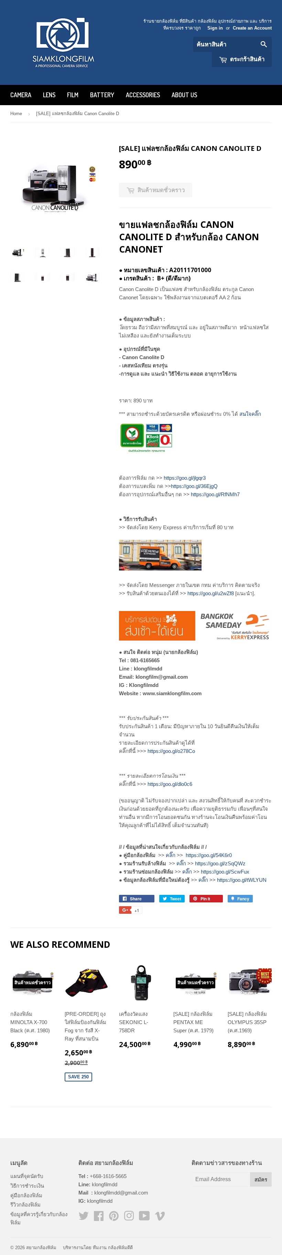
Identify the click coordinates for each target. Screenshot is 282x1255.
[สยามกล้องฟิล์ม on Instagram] (129, 1218)
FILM (72, 95)
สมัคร (260, 1179)
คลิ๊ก (170, 855)
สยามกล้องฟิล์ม (41, 1247)
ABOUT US (184, 95)
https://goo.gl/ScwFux (225, 872)
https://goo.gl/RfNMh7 (215, 494)
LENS (49, 95)
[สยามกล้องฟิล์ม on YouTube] (144, 1218)
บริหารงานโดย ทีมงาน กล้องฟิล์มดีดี (98, 1247)
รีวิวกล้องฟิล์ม (25, 1205)
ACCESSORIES (143, 95)
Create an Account (252, 28)
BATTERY (102, 95)
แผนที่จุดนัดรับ (26, 1176)
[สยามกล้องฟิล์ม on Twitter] (83, 1218)
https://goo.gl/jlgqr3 (185, 478)
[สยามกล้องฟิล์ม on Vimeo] (160, 1218)
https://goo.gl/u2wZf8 (210, 593)
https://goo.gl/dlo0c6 (170, 784)
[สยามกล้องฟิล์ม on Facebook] (99, 1218)
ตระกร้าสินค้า (247, 59)
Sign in (215, 28)
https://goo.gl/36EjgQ (194, 486)
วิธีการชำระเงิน (27, 1186)
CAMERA (20, 95)
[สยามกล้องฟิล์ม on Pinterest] (114, 1218)
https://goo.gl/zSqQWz (220, 863)
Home (16, 113)
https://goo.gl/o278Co (171, 751)
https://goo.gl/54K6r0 (209, 855)
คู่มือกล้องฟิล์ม (26, 1195)
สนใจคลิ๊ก (250, 414)
